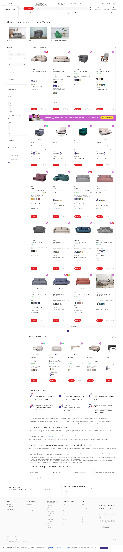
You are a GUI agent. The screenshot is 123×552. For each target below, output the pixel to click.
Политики (49, 527)
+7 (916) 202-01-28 (39, 3)
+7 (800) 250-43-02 (15, 489)
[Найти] (85, 8)
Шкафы (83, 512)
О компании (49, 505)
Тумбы (83, 515)
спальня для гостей (48, 436)
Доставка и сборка (30, 510)
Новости (49, 507)
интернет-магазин (60, 4)
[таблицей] (115, 48)
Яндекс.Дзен (100, 517)
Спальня (65, 508)
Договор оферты (29, 517)
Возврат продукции (30, 513)
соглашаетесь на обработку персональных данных (60, 547)
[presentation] (111, 336)
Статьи (48, 515)
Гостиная (65, 506)
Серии (64, 504)
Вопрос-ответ (50, 523)
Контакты (9, 504)
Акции (8, 501)
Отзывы (49, 517)
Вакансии (49, 509)
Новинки (65, 525)
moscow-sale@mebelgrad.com (83, 489)
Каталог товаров (29, 504)
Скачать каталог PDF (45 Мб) (53, 513)
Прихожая (65, 512)
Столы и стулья (66, 521)
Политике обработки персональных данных (31, 548)
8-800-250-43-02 (61, 3)
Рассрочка (28, 508)
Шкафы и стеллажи (67, 517)
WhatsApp (114, 514)
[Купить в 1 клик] (43, 109)
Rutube (107, 514)
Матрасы (84, 510)
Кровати (84, 506)
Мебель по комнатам (69, 501)
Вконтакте (100, 514)
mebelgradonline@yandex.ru (108, 505)
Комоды (84, 523)
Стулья (83, 519)
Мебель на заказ (29, 512)
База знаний (49, 521)
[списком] (113, 48)
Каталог (84, 501)
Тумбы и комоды (67, 519)
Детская (65, 510)
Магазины (10, 506)
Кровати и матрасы (67, 515)
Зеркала (65, 523)
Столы (83, 517)
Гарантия (49, 525)
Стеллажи (84, 513)
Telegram (104, 514)
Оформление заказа (30, 506)
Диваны (83, 504)
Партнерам (10, 509)
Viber (110, 514)
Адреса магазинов (51, 511)
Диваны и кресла (67, 513)
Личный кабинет (29, 515)
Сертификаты (50, 519)
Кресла (83, 521)
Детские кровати (86, 508)
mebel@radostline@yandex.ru (28, 489)
